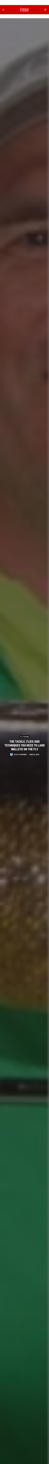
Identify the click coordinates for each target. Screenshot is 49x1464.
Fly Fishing (24, 737)
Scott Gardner (20, 754)
